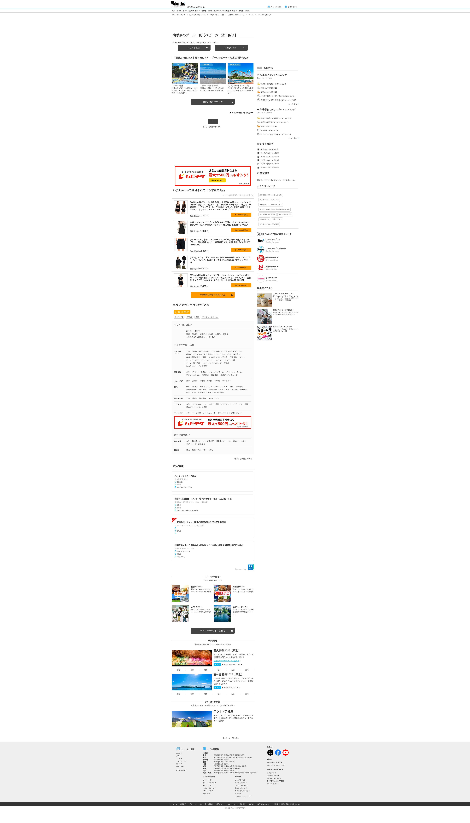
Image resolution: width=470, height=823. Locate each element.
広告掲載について (263, 804)
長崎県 (226, 773)
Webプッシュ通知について (276, 765)
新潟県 (226, 759)
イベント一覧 (207, 780)
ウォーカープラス (178, 15)
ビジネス (179, 764)
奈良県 (231, 766)
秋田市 (222, 11)
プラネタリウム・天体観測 (269, 224)
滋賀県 (243, 766)
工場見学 (233, 357)
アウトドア (178, 413)
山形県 (228, 11)
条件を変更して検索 (244, 459)
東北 (173, 11)
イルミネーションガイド (243, 796)
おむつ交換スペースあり (236, 441)
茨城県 (249, 757)
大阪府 (216, 766)
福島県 (241, 11)
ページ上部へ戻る (232, 738)
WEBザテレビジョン (274, 778)
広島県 (216, 768)
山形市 (234, 11)
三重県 (226, 762)
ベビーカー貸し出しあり (195, 444)
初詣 (194, 392)
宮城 (178, 670)
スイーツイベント (285, 214)
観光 (176, 387)
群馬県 (238, 757)
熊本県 (231, 773)
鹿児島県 (248, 773)
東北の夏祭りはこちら (226, 688)
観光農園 (236, 354)
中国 (204, 768)
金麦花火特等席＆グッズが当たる (226, 661)
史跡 (227, 390)
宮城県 (191, 11)
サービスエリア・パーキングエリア (213, 387)
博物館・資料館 (206, 381)
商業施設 (177, 372)
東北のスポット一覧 (217, 15)
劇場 (246, 404)
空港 (188, 392)
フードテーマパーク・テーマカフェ (200, 360)
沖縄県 (254, 773)
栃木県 (243, 757)
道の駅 (194, 387)
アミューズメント (178, 352)
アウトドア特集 (223, 711)
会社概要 (275, 804)
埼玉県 (233, 757)
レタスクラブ (271, 773)
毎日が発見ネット (273, 784)
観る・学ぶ (196, 450)
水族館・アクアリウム (216, 354)
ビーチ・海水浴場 (193, 363)
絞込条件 (177, 441)
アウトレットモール (210, 317)
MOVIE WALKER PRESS (275, 781)
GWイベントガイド (241, 785)
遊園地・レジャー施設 (200, 351)
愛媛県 (221, 770)
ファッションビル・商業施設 (197, 375)
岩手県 (179, 11)
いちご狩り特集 (240, 780)
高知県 (231, 770)
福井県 (226, 764)
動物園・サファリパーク (195, 354)
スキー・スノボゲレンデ (212, 363)
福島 (247, 670)
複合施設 (214, 375)
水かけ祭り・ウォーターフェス (270, 205)
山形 (233, 670)
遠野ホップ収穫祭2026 (269, 88)
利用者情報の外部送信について (291, 804)
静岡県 (231, 762)
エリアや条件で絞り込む (241, 113)
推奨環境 (210, 804)
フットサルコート (199, 404)
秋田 (219, 670)
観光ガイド (206, 793)
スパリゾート (214, 398)
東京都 (216, 757)
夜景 (209, 392)
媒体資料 (251, 804)
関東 (204, 757)
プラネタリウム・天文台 (218, 357)
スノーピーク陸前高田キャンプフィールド (276, 134)
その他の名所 (219, 392)
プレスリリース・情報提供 (236, 804)
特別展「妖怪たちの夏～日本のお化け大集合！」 (278, 96)
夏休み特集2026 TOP (213, 102)
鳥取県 (231, 768)
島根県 (237, 768)
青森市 (210, 11)
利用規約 (183, 804)
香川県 (216, 770)
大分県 (237, 773)
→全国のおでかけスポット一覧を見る (200, 337)
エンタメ (177, 404)
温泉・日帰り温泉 (199, 398)
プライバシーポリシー (196, 804)
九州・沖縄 (207, 773)
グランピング (236, 413)
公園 (197, 317)
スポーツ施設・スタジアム (219, 404)
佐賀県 (221, 773)
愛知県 (216, 762)
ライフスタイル (181, 761)
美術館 (194, 381)
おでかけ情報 (292, 7)
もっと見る (292, 104)
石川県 (216, 764)
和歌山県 (238, 766)
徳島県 (226, 770)
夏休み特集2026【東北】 (229, 674)
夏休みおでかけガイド (242, 791)
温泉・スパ (178, 398)
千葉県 (228, 757)
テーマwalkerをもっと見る (212, 631)
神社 (231, 387)
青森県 (204, 11)
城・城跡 (202, 390)
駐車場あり (196, 441)
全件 (188, 351)
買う (205, 450)
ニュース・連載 (276, 7)
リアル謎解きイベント (267, 214)
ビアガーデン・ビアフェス (269, 200)
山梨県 (216, 759)
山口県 (226, 768)
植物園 (203, 357)
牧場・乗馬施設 (192, 357)
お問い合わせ (220, 804)
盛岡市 (185, 11)
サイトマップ (172, 804)
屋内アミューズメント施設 (196, 366)
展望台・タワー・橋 (239, 390)
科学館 (217, 381)
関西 (204, 766)
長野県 (221, 759)
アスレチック (223, 413)
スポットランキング (209, 788)
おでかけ (179, 753)
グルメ (178, 756)
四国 (204, 771)
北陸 (204, 764)
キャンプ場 (179, 317)
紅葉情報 (238, 793)
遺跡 (221, 390)
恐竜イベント (277, 219)
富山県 (221, 764)
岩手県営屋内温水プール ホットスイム (274, 122)
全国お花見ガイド (241, 783)
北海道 (205, 753)
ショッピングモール (216, 372)
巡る (211, 450)
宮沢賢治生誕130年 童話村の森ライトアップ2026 (278, 100)
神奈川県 (222, 757)
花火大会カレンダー (241, 788)
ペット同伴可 (208, 441)
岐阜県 (221, 762)
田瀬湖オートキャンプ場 (269, 130)
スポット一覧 (207, 785)
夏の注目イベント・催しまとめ (270, 195)
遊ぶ (188, 450)
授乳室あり (220, 441)
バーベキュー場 (209, 413)
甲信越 (205, 760)
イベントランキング (209, 783)
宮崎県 (242, 773)
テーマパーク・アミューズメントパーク (227, 351)
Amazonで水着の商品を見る (213, 295)
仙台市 (197, 11)
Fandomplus (182, 770)
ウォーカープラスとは (274, 763)
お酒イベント (264, 219)
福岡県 (216, 773)
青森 (192, 670)
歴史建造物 (213, 390)
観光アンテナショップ (229, 375)
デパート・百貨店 (199, 372)
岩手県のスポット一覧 (236, 15)
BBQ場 (189, 317)
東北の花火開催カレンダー (228, 665)
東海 (204, 762)
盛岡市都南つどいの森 (269, 126)
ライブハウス (237, 404)
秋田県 (216, 11)
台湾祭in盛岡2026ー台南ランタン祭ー (274, 84)
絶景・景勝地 (191, 390)
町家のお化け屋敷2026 (269, 92)
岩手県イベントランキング (273, 75)
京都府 (221, 766)
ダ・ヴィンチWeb (273, 776)
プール (250, 15)
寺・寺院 (239, 387)
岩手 (206, 670)
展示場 (226, 363)
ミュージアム (178, 382)
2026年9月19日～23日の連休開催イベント (274, 209)
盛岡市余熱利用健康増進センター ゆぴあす (276, 118)
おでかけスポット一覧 (197, 15)
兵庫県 (226, 766)
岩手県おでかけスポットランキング (277, 109)
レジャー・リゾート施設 (225, 360)
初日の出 (201, 392)
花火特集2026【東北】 (227, 650)
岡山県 (221, 768)
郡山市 (247, 11)
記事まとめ (180, 766)
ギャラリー (226, 381)
